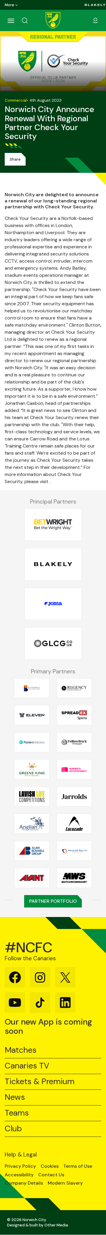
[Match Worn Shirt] (74, 878)
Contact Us (51, 1175)
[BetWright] (53, 525)
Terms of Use (77, 1166)
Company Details (24, 1183)
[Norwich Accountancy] (74, 769)
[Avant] (31, 878)
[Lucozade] (74, 824)
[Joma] (53, 604)
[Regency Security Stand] (74, 688)
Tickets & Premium (39, 1081)
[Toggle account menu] (95, 20)
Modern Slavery (65, 1183)
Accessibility (19, 1175)
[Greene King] (31, 769)
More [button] (9, 4)
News (15, 1097)
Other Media (56, 1225)
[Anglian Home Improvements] (31, 824)
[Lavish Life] (31, 797)
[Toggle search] (31, 20)
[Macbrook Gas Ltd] (74, 851)
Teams (17, 1113)
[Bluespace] (31, 688)
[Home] (53, 20)
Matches (21, 1050)
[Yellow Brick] (74, 742)
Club (13, 1129)
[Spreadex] (74, 715)
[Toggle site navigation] (10, 20)
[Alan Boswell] (31, 851)
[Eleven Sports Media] (31, 715)
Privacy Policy (20, 1166)
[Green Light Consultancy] (53, 643)
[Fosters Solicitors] (31, 742)
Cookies (50, 1166)
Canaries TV (27, 1066)
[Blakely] (95, 5)
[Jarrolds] (74, 797)
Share (15, 159)
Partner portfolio (53, 901)
